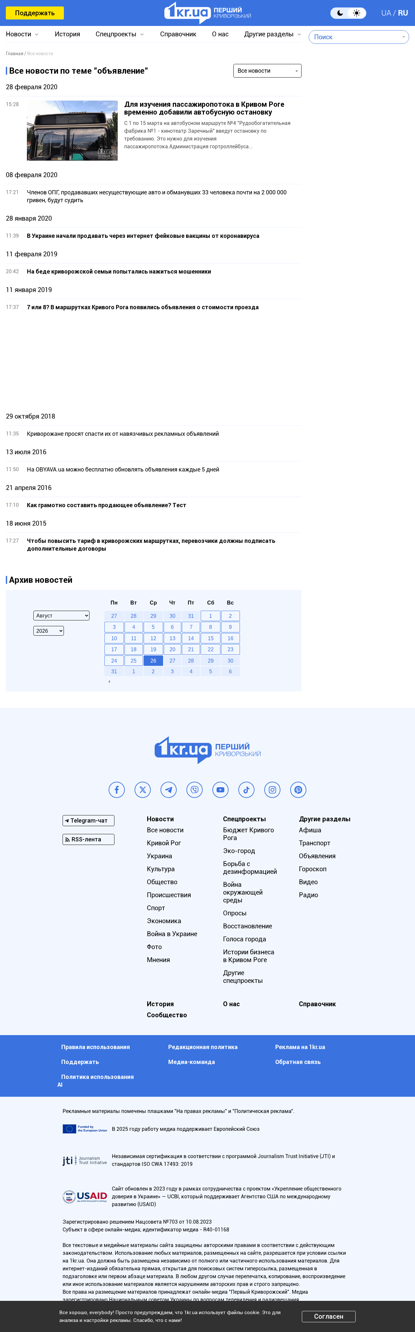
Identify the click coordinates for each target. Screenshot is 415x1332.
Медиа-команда (191, 1061)
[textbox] (354, 37)
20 (172, 649)
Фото (154, 947)
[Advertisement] (154, 361)
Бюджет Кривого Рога (248, 834)
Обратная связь (298, 1061)
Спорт (156, 908)
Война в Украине (172, 934)
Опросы (235, 913)
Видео (308, 882)
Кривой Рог (164, 843)
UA (386, 13)
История (67, 34)
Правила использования (95, 1047)
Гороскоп (312, 869)
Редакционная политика (203, 1047)
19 (153, 649)
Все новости (165, 830)
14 (191, 638)
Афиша (310, 830)
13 (172, 638)
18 (133, 649)
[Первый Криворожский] (207, 13)
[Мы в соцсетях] (117, 790)
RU (403, 13)
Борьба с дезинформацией (250, 867)
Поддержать (35, 13)
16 (230, 638)
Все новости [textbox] (254, 70)
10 (114, 638)
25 (133, 661)
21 (191, 649)
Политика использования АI (95, 1080)
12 (153, 638)
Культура (161, 869)
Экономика (164, 921)
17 (114, 649)
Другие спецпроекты (243, 976)
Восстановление (247, 926)
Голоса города (244, 939)
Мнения (158, 960)
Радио (308, 895)
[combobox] (354, 37)
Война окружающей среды (243, 892)
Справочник (178, 34)
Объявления (317, 856)
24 (114, 661)
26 (153, 661)
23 (230, 649)
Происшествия (169, 895)
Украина (159, 856)
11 (133, 638)
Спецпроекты (116, 34)
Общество (162, 882)
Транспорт (314, 843)
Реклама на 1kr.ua (300, 1047)
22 (211, 649)
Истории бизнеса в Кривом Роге (248, 956)
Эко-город (239, 851)
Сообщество (167, 1015)
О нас (220, 34)
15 (211, 638)
